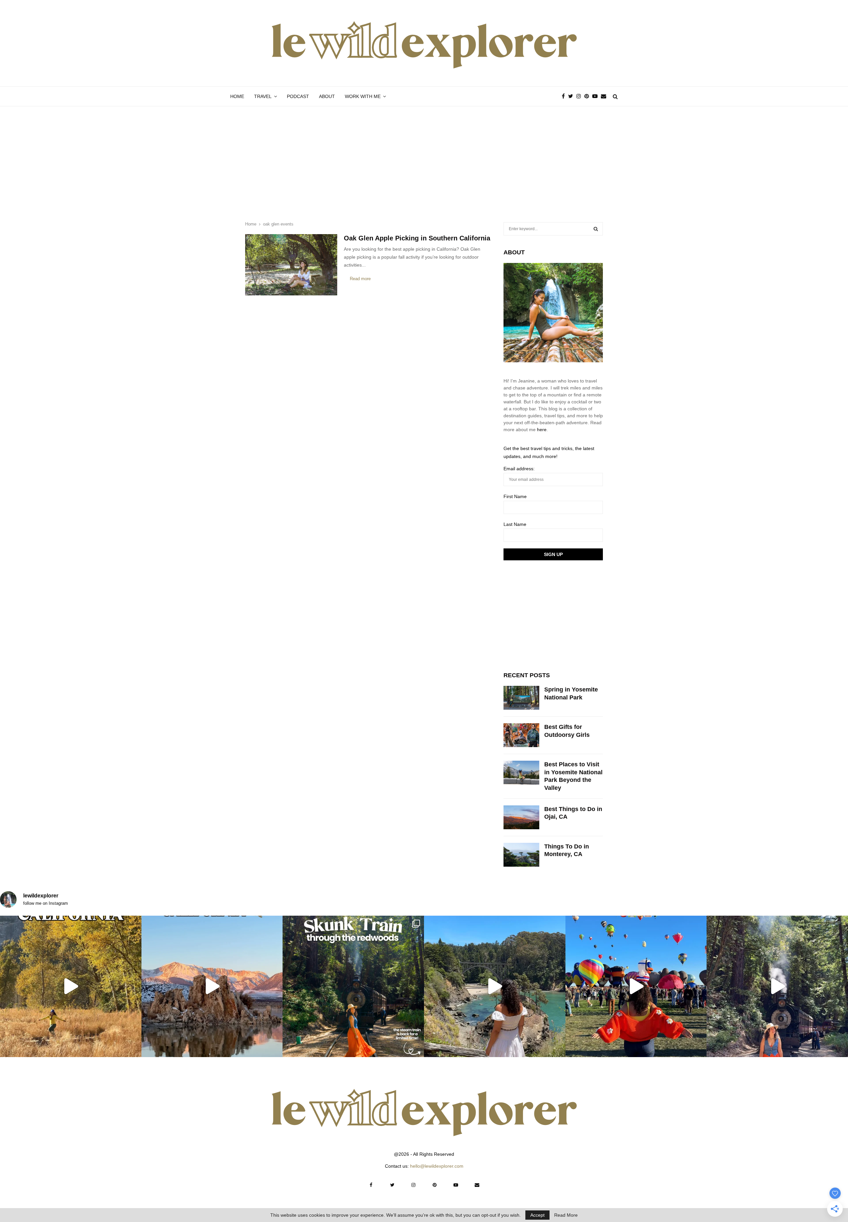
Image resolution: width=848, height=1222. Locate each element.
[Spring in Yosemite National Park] (521, 698)
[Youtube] (596, 96)
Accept (537, 1215)
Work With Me (363, 96)
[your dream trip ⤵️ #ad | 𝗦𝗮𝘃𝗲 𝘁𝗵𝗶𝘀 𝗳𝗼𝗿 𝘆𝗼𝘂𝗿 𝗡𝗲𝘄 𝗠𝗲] (636, 986)
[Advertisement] (424, 156)
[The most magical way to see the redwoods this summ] (353, 986)
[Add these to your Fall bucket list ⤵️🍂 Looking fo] (70, 986)
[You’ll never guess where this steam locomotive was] (777, 986)
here (542, 429)
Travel (263, 96)
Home (237, 96)
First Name (515, 496)
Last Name (515, 524)
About (327, 96)
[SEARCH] (596, 228)
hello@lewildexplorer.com (436, 1166)
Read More (566, 1215)
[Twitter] (572, 96)
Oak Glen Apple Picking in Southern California (417, 238)
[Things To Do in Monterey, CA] (521, 855)
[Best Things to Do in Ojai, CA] (521, 817)
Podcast (298, 96)
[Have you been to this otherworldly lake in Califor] (212, 986)
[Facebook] (565, 96)
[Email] (605, 96)
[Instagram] (580, 96)
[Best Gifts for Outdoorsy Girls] (521, 735)
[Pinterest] (588, 96)
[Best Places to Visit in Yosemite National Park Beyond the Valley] (521, 773)
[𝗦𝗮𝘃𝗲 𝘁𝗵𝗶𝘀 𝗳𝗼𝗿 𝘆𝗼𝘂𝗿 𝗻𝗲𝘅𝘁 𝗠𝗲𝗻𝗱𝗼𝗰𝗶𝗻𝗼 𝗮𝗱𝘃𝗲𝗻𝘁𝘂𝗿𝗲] (494, 986)
